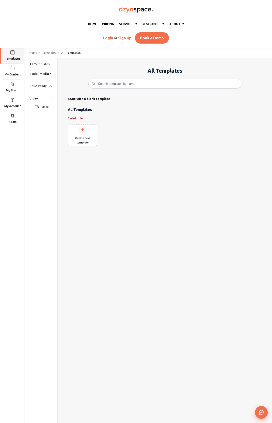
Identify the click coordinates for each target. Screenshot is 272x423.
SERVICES (128, 24)
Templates (49, 52)
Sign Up (125, 38)
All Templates (40, 64)
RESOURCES (153, 24)
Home (33, 52)
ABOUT (176, 24)
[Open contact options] (261, 412)
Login (108, 38)
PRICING (108, 24)
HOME (92, 24)
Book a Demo (152, 38)
